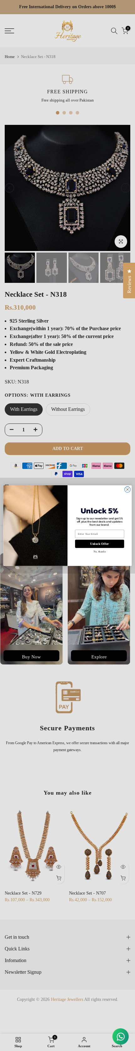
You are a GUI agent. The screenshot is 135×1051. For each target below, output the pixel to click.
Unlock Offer (99, 544)
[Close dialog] (127, 489)
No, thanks (100, 551)
